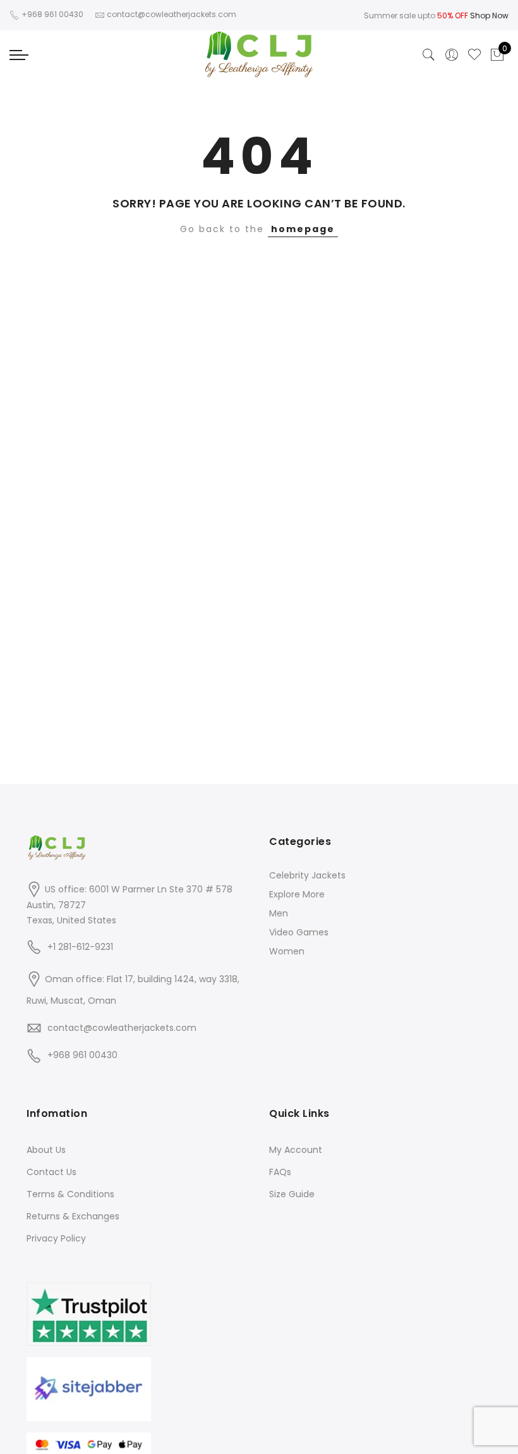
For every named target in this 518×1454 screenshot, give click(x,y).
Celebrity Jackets (307, 875)
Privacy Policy (56, 1238)
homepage (303, 229)
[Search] (429, 55)
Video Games (298, 932)
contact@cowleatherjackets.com (121, 1027)
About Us (46, 1149)
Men (278, 913)
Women (286, 951)
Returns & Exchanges (73, 1216)
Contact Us (51, 1172)
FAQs (280, 1172)
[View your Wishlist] (474, 55)
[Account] (451, 55)
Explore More (297, 894)
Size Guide (292, 1194)
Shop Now (489, 15)
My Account (295, 1149)
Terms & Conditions (70, 1194)
